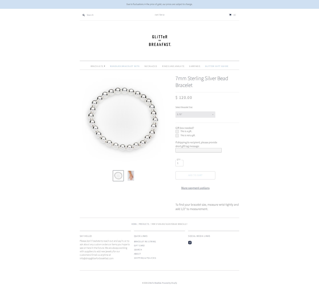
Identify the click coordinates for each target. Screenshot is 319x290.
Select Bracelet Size (183, 107)
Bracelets (97, 66)
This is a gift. (186, 131)
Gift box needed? (184, 128)
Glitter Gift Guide (216, 66)
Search (138, 249)
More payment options (195, 188)
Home (134, 224)
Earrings (194, 66)
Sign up (162, 15)
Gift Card (139, 245)
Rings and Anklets (173, 66)
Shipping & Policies (145, 258)
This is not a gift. (187, 135)
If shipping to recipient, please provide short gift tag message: (196, 144)
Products (144, 224)
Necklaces (151, 66)
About (137, 254)
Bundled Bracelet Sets (125, 66)
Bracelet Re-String (145, 241)
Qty (179, 159)
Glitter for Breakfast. (154, 283)
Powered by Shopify (169, 283)
